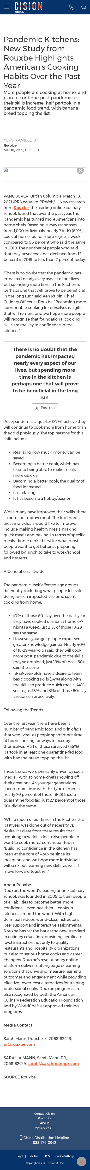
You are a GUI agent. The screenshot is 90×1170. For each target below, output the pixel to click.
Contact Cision (44, 1113)
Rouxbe (21, 207)
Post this (48, 408)
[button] (45, 170)
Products (44, 1118)
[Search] (84, 7)
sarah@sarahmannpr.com (53, 1063)
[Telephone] (72, 7)
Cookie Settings (64, 1156)
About (44, 1123)
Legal (20, 1156)
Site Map (34, 1156)
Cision (51, 1163)
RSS (47, 1156)
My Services (43, 1128)
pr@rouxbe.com (19, 1044)
